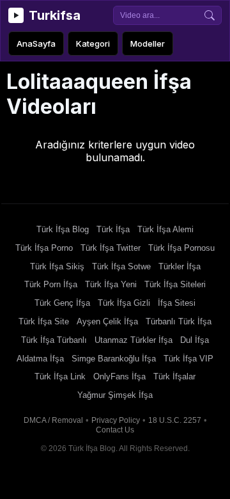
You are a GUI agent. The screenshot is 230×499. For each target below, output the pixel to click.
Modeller (147, 43)
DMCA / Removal (53, 420)
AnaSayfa (36, 43)
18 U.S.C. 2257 (174, 420)
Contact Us (115, 429)
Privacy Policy (115, 420)
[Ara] (209, 15)
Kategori (93, 43)
